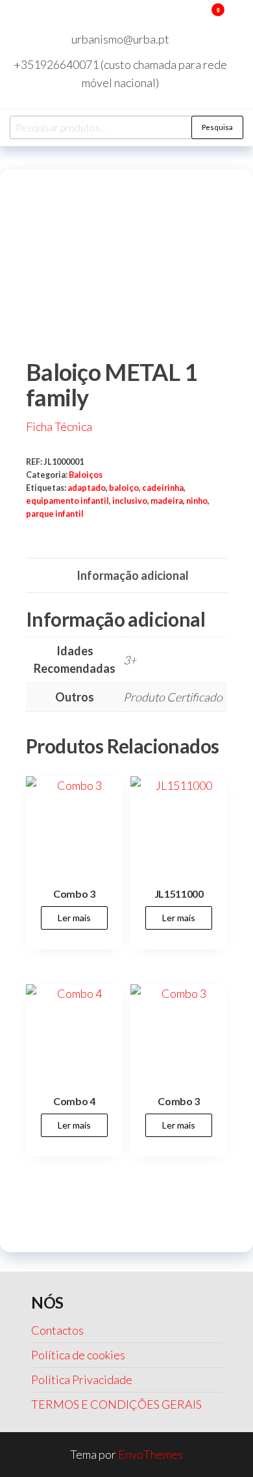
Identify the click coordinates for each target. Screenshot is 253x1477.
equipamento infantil (67, 501)
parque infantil (55, 514)
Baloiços (85, 475)
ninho (197, 501)
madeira (167, 501)
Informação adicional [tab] (133, 575)
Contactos (57, 1330)
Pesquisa (217, 127)
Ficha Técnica (59, 426)
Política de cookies (78, 1355)
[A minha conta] (198, 18)
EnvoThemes (150, 1454)
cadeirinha (163, 488)
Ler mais (74, 917)
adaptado (86, 488)
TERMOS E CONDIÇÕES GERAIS (116, 1404)
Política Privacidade (81, 1379)
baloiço (124, 488)
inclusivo (129, 501)
